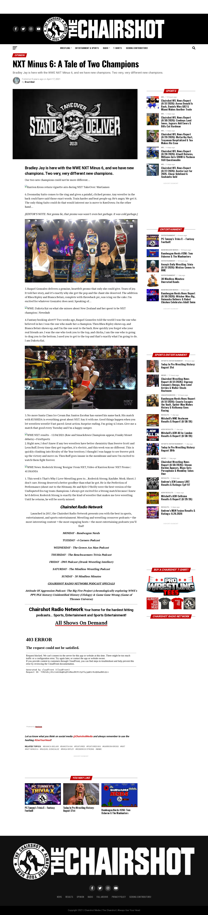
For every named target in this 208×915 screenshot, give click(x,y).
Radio (105, 48)
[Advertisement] (104, 7)
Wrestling (65, 48)
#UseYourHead (42, 740)
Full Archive (102, 896)
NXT (123, 747)
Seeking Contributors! (137, 48)
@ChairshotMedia (83, 736)
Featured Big (94, 747)
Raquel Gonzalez (50, 749)
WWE (99, 749)
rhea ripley (68, 749)
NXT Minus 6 (32, 749)
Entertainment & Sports (87, 48)
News (59, 896)
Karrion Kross (111, 747)
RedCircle (38, 726)
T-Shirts (117, 48)
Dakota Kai (67, 747)
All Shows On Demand (81, 623)
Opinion (80, 896)
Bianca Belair (51, 747)
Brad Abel (30, 82)
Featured (80, 747)
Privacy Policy (119, 896)
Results (69, 896)
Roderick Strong (85, 749)
